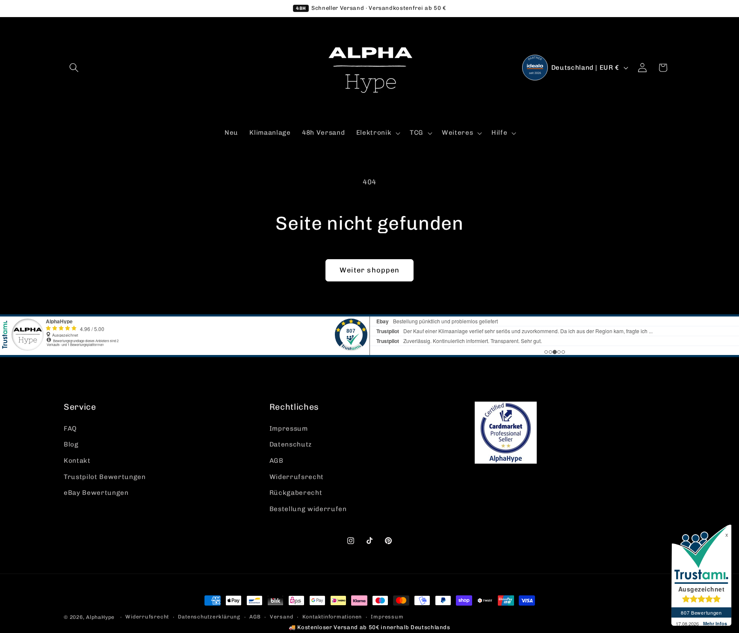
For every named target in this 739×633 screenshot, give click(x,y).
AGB (276, 460)
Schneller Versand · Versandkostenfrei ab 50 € (371, 8)
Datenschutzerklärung (209, 617)
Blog (71, 444)
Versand (281, 617)
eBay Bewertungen (96, 493)
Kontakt (77, 460)
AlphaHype (100, 617)
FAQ (70, 428)
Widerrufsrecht (296, 477)
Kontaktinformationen (332, 617)
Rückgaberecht (295, 493)
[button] (74, 67)
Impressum (288, 428)
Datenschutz (290, 444)
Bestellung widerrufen (308, 509)
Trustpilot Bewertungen (105, 477)
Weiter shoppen (369, 270)
